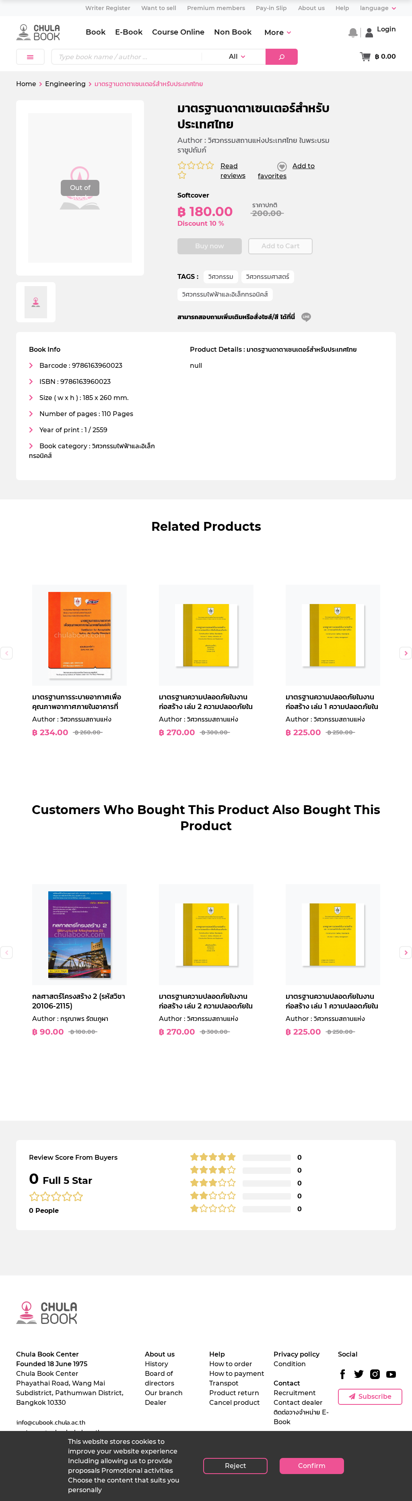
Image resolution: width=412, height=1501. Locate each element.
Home (26, 84)
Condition (290, 1364)
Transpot (224, 1383)
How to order (230, 1364)
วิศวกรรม (220, 276)
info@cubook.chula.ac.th (50, 1422)
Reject (235, 1466)
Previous (6, 653)
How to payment (236, 1373)
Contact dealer (298, 1402)
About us (160, 1354)
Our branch (164, 1393)
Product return (234, 1393)
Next (405, 653)
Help (217, 1354)
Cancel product (234, 1402)
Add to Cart (281, 246)
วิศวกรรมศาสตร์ (267, 276)
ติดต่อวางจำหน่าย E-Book (301, 1417)
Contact (287, 1383)
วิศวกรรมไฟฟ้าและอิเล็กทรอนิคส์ (225, 294)
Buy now (209, 246)
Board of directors (159, 1378)
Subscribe (374, 1396)
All (233, 56)
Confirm (311, 1466)
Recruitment (295, 1393)
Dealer (156, 1402)
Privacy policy (296, 1354)
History (156, 1364)
